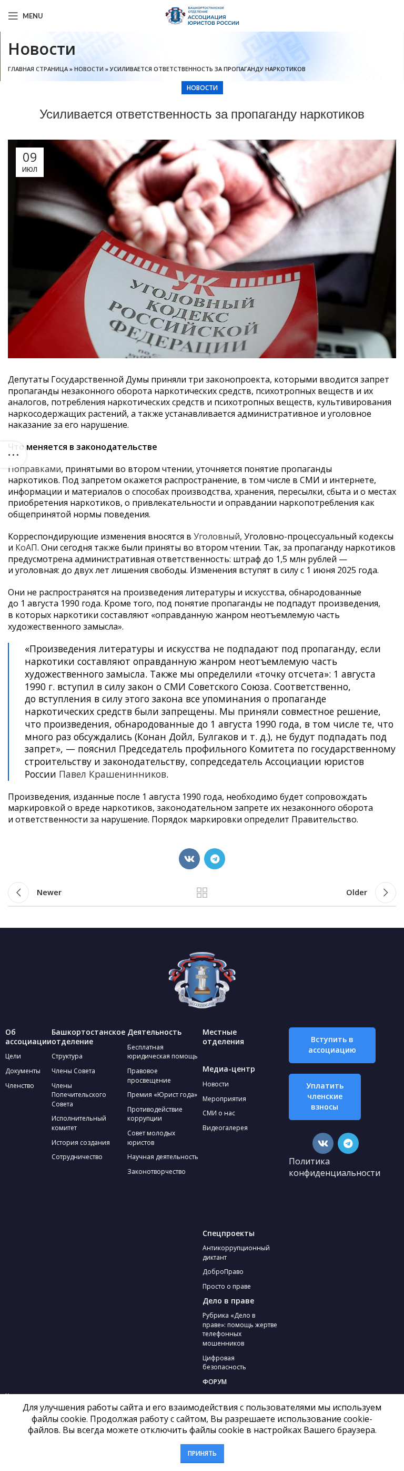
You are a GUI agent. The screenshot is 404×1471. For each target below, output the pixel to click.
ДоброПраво (223, 1271)
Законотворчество (156, 1171)
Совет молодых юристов (151, 1138)
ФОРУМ (215, 1381)
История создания (81, 1142)
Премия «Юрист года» (162, 1094)
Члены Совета (73, 1070)
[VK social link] (189, 858)
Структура (67, 1056)
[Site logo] (202, 15)
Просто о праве (227, 1286)
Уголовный (217, 536)
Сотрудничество (77, 1156)
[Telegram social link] (214, 858)
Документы (23, 1070)
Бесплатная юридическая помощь (162, 1052)
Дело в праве (228, 1301)
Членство (19, 1085)
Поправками (34, 469)
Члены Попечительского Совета (79, 1095)
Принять (202, 1453)
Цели (13, 1056)
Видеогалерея (225, 1127)
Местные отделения (223, 1036)
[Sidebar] (13, 455)
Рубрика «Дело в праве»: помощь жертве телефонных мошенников (240, 1329)
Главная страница (38, 69)
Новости (89, 69)
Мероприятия (224, 1098)
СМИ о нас (219, 1113)
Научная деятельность (162, 1156)
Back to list (202, 892)
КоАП (26, 547)
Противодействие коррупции (155, 1114)
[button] (332, 1045)
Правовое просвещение (149, 1075)
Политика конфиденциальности (334, 1167)
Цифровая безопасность (224, 1363)
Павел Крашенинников (112, 774)
